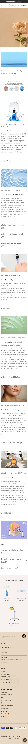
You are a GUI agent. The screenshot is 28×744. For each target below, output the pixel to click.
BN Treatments (6, 700)
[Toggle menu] (1, 5)
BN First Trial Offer (7, 706)
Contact (3, 671)
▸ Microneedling (7, 308)
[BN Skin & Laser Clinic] (14, 5)
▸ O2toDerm (6, 161)
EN (24, 5)
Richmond (19, 1)
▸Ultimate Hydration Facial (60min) (12, 235)
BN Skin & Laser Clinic (10, 736)
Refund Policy (5, 677)
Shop (2, 703)
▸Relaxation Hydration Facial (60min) (12, 226)
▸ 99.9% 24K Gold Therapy (11, 443)
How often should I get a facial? (11, 560)
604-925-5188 (4, 652)
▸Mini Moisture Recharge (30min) (11, 244)
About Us (4, 692)
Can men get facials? (9, 568)
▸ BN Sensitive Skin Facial (11, 377)
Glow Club (4, 711)
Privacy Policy (5, 674)
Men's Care (4, 708)
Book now (4, 716)
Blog (2, 697)
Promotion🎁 (5, 714)
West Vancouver (10, 1)
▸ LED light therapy (8, 513)
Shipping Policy (6, 679)
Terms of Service (6, 682)
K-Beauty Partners (6, 695)
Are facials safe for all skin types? (12, 551)
